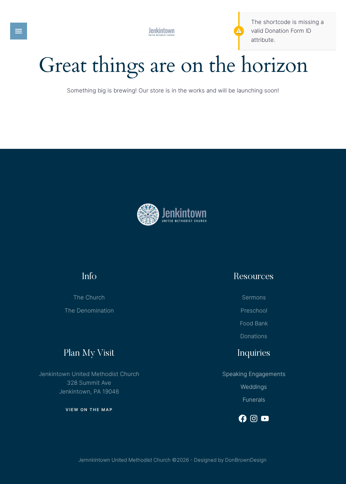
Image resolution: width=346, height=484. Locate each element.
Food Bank (254, 323)
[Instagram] (254, 418)
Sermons (254, 297)
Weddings (254, 386)
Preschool (254, 310)
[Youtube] (265, 418)
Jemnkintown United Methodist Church (124, 460)
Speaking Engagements (254, 374)
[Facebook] (243, 418)
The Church (89, 297)
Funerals (254, 399)
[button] (18, 31)
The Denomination (89, 310)
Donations (253, 336)
